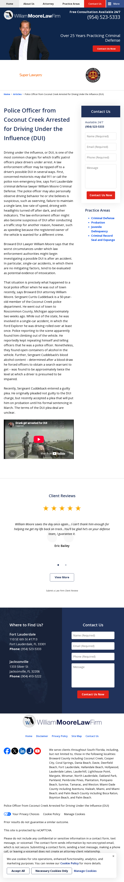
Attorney (48, 3)
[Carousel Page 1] (58, 565)
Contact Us (94, 3)
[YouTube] (37, 751)
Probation (98, 222)
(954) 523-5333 (103, 17)
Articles (17, 94)
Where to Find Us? (26, 625)
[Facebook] (7, 751)
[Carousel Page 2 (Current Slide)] (66, 565)
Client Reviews (62, 495)
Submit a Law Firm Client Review (62, 590)
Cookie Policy (51, 814)
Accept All (18, 871)
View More (62, 577)
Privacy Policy (60, 736)
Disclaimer (42, 736)
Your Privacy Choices (26, 814)
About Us (28, 3)
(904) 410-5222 (31, 676)
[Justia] (29, 751)
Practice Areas (71, 3)
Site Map (77, 736)
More (116, 3)
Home (9, 3)
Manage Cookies (74, 814)
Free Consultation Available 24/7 (95, 12)
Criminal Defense (102, 218)
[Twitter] (14, 751)
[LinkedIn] (22, 751)
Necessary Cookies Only (51, 871)
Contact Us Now (106, 48)
